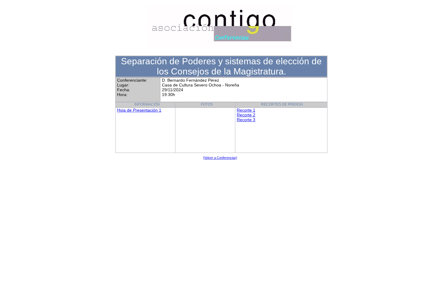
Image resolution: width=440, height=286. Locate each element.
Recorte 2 (246, 114)
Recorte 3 (246, 119)
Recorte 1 (246, 110)
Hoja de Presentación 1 (139, 110)
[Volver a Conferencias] (220, 157)
